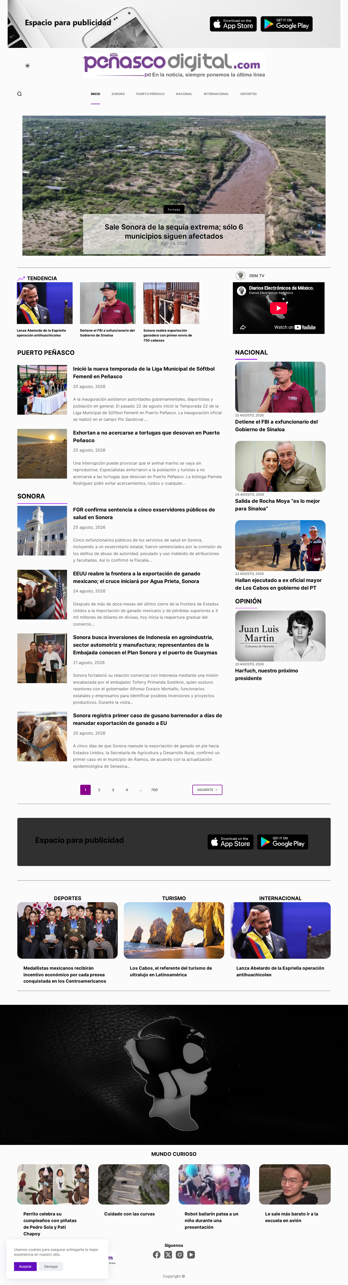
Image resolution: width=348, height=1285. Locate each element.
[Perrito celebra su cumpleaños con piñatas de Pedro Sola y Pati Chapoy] (53, 1184)
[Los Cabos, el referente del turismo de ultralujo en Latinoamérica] (174, 930)
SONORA (31, 496)
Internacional (216, 94)
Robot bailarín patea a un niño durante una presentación (211, 1220)
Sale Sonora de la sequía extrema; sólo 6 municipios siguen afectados (174, 231)
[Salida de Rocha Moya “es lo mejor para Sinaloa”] (280, 466)
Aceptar (25, 1266)
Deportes (248, 94)
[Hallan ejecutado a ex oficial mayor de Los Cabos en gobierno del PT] (280, 545)
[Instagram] (179, 1255)
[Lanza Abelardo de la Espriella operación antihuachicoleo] (45, 303)
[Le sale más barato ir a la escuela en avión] (294, 1184)
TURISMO (174, 898)
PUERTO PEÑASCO (46, 352)
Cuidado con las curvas (129, 1213)
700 (154, 790)
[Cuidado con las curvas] (133, 1184)
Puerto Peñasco (150, 94)
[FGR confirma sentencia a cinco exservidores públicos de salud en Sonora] (42, 531)
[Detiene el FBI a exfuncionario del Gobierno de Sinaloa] (108, 303)
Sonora (118, 94)
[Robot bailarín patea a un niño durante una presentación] (214, 1184)
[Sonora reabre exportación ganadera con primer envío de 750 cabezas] (171, 303)
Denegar (51, 1266)
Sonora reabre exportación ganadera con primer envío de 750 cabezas (167, 335)
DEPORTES (67, 898)
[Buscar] (19, 94)
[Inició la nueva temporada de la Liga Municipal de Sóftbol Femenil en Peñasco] (42, 390)
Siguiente (205, 790)
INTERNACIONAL (280, 898)
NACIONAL (251, 352)
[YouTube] (191, 1255)
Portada (174, 209)
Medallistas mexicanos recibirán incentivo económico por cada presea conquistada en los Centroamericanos (64, 974)
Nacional (184, 94)
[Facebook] (156, 1255)
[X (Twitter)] (168, 1255)
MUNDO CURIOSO (174, 1154)
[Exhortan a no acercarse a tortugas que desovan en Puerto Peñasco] (42, 454)
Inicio (95, 94)
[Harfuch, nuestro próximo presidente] (280, 636)
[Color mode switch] (27, 65)
